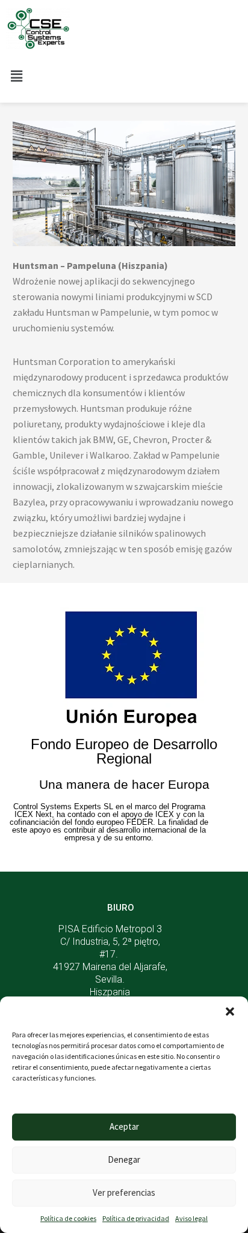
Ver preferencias (124, 1192)
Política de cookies (68, 1218)
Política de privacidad (135, 1218)
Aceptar (124, 1126)
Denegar (124, 1159)
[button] (230, 1011)
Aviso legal (191, 1218)
